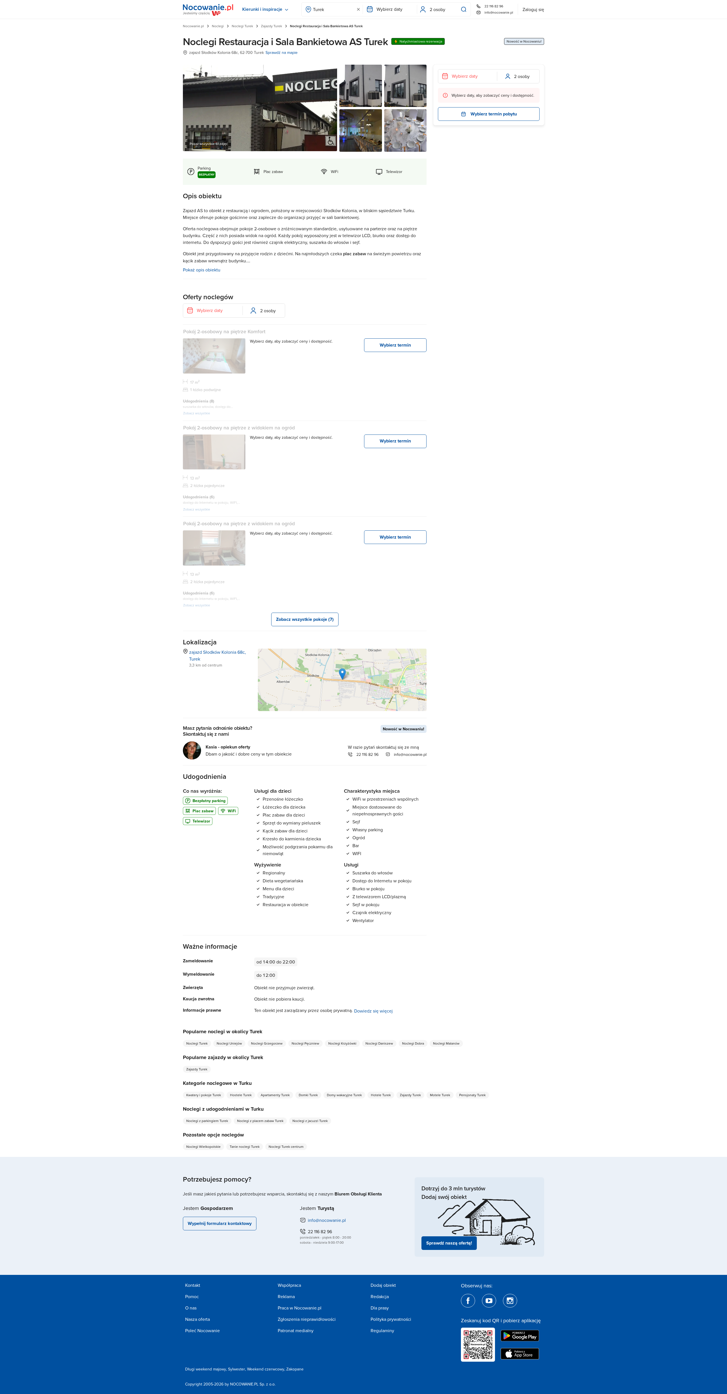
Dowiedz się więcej (373, 1011)
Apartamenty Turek (275, 1095)
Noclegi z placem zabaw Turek (260, 1120)
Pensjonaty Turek (472, 1095)
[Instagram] (510, 1300)
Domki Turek (308, 1095)
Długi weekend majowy (205, 1369)
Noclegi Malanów (446, 1043)
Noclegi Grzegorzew (267, 1043)
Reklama (286, 1296)
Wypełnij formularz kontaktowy (220, 1223)
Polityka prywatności (391, 1319)
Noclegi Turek (242, 26)
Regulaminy (382, 1330)
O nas (191, 1308)
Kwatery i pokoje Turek (203, 1095)
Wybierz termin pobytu (494, 114)
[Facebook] (468, 1300)
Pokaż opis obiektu (201, 270)
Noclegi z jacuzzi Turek (310, 1120)
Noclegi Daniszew (379, 1043)
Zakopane (295, 1369)
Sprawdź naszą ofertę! (449, 1243)
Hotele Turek (381, 1095)
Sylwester (236, 1369)
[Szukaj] (465, 9)
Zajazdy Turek (271, 26)
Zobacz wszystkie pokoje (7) (305, 619)
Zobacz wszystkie (196, 413)
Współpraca (289, 1285)
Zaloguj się (533, 9)
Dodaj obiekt (383, 1285)
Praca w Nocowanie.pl (299, 1308)
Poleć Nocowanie (202, 1330)
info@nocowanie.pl (498, 12)
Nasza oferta (197, 1319)
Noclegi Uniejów (229, 1043)
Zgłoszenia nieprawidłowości (307, 1319)
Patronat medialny (296, 1330)
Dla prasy (380, 1308)
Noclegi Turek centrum (286, 1146)
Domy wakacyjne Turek (344, 1095)
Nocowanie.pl (193, 26)
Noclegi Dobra (413, 1043)
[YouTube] (489, 1300)
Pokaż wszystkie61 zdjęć (209, 143)
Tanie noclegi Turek (245, 1146)
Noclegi (218, 26)
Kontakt (192, 1285)
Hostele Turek (241, 1095)
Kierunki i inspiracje (262, 9)
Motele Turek (440, 1095)
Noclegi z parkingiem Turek (207, 1120)
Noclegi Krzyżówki (342, 1043)
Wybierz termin (395, 345)
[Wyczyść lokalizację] (358, 9)
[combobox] (332, 9)
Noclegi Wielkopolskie (203, 1146)
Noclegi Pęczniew (305, 1043)
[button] (342, 674)
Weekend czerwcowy (265, 1369)
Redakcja (380, 1296)
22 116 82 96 (493, 6)
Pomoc (192, 1296)
